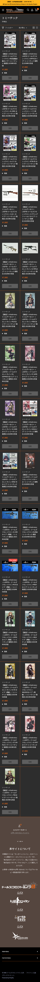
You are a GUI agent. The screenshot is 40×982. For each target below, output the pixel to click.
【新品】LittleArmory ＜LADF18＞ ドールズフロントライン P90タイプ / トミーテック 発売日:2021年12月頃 (10, 795)
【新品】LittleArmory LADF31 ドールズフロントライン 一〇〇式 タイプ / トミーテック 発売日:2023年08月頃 (29, 111)
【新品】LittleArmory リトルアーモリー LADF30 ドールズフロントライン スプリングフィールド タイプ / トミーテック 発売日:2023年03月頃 (30, 214)
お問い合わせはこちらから (20, 833)
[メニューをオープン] (3, 10)
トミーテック (6, 51)
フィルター (9, 28)
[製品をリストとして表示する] (37, 28)
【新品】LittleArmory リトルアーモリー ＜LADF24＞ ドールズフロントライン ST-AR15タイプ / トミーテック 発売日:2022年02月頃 (29, 373)
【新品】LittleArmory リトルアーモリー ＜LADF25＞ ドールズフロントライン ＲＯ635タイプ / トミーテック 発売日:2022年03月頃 (9, 428)
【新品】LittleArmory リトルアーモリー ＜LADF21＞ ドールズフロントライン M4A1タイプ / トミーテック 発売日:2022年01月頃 (10, 320)
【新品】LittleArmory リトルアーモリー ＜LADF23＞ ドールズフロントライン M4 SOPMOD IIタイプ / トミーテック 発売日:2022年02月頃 (10, 374)
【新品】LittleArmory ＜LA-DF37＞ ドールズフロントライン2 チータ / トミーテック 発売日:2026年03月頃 (30, 479)
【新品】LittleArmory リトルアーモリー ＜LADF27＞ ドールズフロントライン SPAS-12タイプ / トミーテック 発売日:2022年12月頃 (9, 480)
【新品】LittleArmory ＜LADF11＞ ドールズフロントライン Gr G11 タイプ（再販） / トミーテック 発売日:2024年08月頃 (10, 691)
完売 (10, 78)
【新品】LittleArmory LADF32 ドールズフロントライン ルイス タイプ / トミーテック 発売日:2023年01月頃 (10, 161)
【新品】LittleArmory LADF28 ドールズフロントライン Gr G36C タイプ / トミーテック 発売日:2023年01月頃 (10, 111)
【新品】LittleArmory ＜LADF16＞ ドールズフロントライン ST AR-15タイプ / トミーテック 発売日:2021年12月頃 (10, 743)
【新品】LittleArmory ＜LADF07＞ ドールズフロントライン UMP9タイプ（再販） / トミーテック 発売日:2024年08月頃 (9, 638)
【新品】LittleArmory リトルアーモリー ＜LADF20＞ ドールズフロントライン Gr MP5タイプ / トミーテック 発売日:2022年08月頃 (30, 268)
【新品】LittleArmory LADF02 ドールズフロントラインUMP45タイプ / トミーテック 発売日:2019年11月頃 (30, 58)
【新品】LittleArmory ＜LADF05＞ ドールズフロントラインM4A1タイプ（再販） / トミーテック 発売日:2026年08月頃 (10, 586)
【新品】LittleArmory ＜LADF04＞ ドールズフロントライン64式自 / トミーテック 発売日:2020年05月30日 (30, 532)
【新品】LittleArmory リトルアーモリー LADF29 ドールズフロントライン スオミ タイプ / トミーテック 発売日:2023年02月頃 (10, 213)
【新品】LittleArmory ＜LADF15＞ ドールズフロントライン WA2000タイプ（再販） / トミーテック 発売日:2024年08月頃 (30, 691)
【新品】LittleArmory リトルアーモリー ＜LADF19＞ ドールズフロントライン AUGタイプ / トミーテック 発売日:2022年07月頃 (10, 268)
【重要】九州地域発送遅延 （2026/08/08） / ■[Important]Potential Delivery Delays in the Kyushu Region (20, 3)
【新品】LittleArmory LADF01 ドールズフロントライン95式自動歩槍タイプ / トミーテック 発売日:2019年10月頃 (10, 60)
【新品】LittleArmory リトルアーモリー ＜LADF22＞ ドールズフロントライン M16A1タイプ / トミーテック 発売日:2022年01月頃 (30, 320)
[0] (36, 10)
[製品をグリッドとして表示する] (34, 28)
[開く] (28, 10)
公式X (20, 892)
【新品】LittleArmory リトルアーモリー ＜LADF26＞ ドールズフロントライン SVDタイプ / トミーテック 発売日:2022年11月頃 (30, 428)
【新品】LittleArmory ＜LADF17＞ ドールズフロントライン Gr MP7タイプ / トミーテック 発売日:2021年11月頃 (30, 742)
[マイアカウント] (32, 10)
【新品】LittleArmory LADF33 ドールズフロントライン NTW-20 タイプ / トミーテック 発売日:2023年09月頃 (30, 161)
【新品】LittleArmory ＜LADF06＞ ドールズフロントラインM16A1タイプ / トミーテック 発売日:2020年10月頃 (29, 584)
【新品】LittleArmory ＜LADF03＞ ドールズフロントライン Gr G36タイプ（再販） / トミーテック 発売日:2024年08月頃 (10, 533)
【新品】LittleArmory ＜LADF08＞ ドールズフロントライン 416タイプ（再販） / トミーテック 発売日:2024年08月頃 (29, 638)
